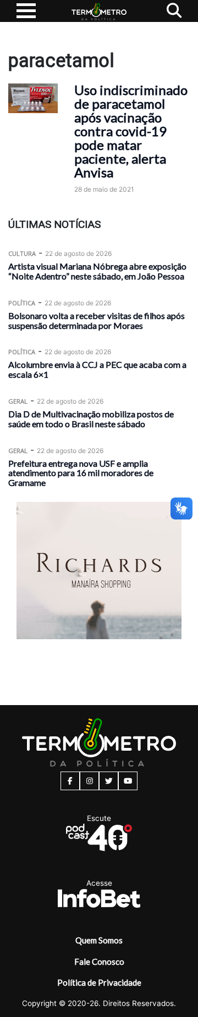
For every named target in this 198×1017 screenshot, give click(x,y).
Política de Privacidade (99, 982)
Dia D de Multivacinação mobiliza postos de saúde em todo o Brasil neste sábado (91, 419)
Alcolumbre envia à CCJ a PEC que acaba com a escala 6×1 (97, 369)
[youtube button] (128, 781)
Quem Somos (99, 940)
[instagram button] (89, 781)
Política (21, 303)
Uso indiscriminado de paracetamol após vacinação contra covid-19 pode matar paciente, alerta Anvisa (131, 131)
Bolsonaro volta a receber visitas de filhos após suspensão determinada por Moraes (96, 320)
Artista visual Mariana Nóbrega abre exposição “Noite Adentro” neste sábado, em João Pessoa (97, 271)
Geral (18, 401)
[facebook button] (70, 781)
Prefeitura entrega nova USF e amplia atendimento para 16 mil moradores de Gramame (80, 473)
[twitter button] (108, 781)
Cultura (22, 253)
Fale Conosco (99, 961)
